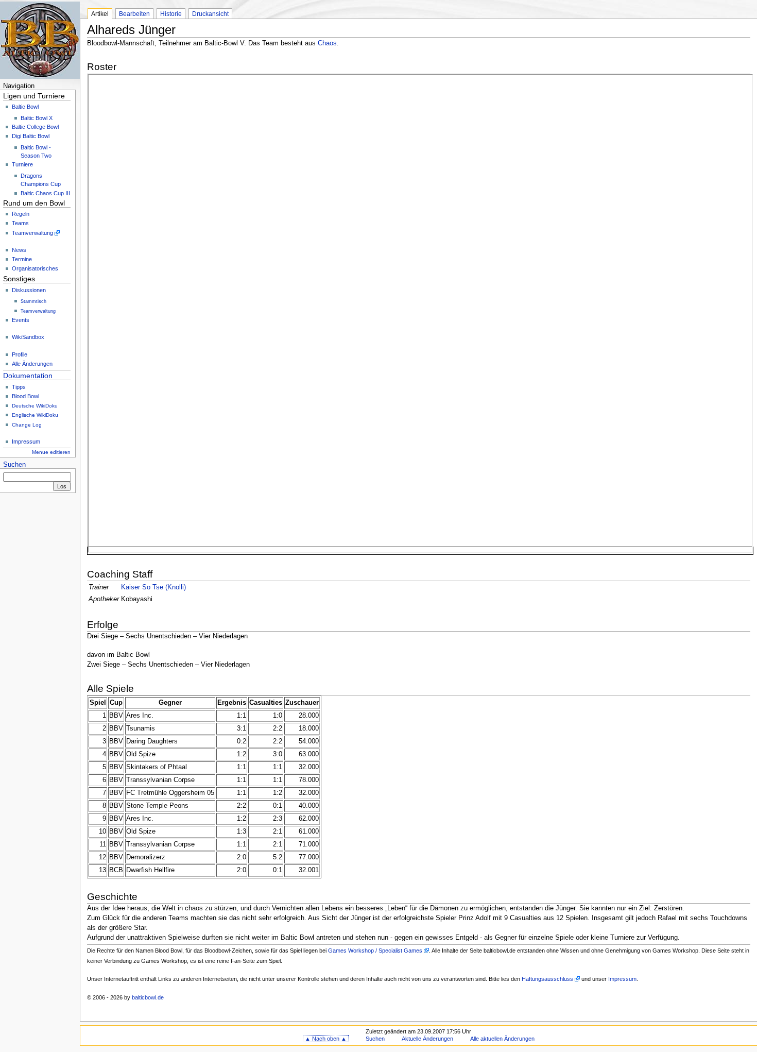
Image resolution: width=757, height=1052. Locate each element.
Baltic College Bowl (35, 127)
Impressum (26, 441)
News (19, 250)
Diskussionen (29, 290)
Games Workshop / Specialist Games (375, 950)
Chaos (327, 43)
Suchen (14, 464)
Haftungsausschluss (547, 979)
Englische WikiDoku (35, 415)
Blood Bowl (25, 396)
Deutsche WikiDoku (35, 406)
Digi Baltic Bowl (30, 136)
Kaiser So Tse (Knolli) (153, 587)
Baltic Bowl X (37, 118)
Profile (19, 354)
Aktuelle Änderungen (427, 1039)
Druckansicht (210, 14)
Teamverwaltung (32, 233)
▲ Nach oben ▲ (326, 1039)
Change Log (27, 425)
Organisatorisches (35, 268)
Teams (20, 223)
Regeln (20, 214)
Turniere (22, 164)
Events (20, 320)
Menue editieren (51, 452)
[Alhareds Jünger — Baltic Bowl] (40, 40)
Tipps (19, 387)
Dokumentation (28, 375)
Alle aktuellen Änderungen (502, 1039)
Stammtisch (33, 301)
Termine (22, 259)
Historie (171, 14)
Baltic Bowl (25, 107)
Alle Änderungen (32, 364)
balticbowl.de (148, 997)
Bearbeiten (134, 14)
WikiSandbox (28, 337)
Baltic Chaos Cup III (45, 193)
